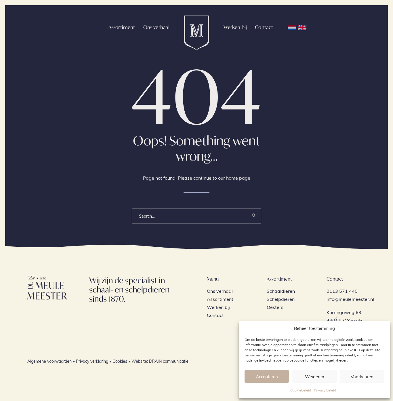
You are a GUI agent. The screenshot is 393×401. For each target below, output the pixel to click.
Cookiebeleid (300, 390)
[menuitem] (121, 27)
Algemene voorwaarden (49, 361)
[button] (254, 215)
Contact (264, 27)
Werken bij (235, 27)
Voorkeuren (362, 376)
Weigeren (314, 376)
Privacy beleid (325, 390)
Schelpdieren (281, 299)
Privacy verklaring (92, 361)
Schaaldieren (281, 291)
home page (238, 178)
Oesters (275, 307)
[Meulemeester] (196, 27)
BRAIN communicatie (168, 361)
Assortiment (121, 27)
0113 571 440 (342, 291)
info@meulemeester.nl (350, 299)
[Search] (196, 216)
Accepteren (267, 376)
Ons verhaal (156, 27)
